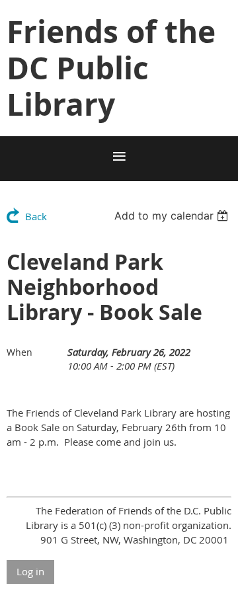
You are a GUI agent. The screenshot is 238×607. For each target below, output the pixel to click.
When (19, 352)
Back (36, 216)
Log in (30, 571)
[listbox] (172, 215)
